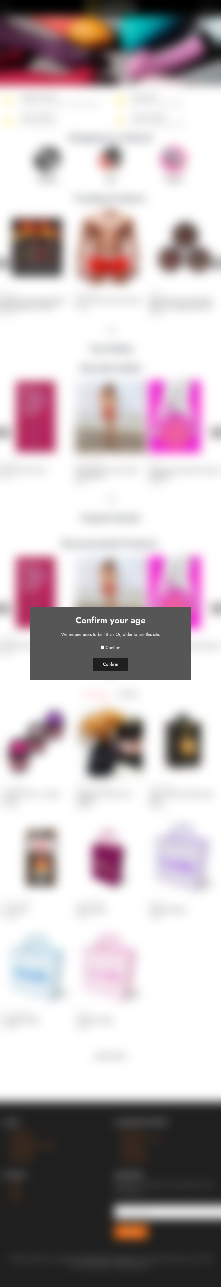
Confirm (113, 647)
